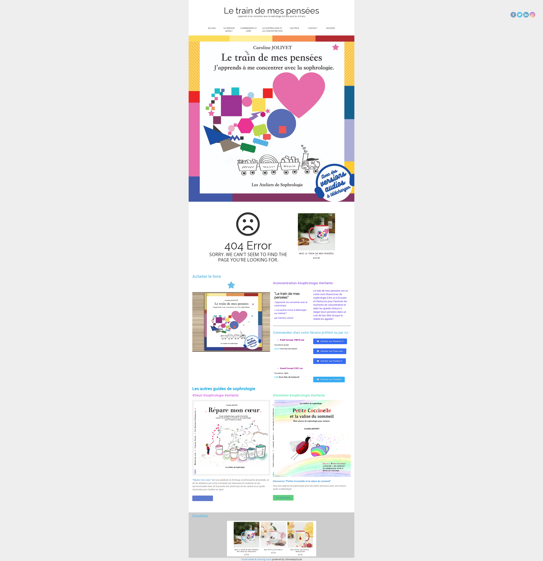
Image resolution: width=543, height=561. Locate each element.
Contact (312, 28)
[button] (330, 341)
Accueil (212, 28)
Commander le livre (248, 29)
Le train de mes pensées (271, 11)
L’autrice (294, 28)
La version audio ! (229, 29)
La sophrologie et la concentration (272, 29)
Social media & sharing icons (256, 559)
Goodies (330, 28)
